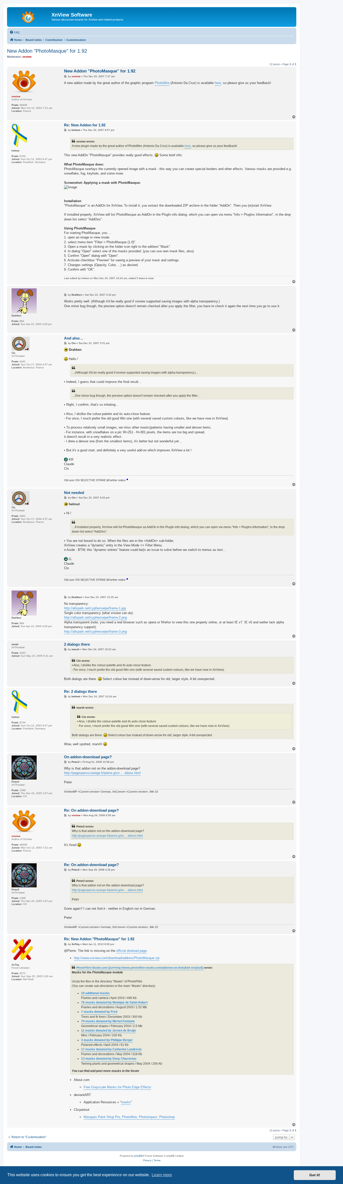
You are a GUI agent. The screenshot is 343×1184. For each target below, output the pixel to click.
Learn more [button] (162, 1175)
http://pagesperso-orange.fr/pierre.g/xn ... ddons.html (102, 773)
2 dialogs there (77, 644)
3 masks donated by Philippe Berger (107, 1040)
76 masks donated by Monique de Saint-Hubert (114, 1002)
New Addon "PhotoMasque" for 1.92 (47, 51)
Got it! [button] (314, 1175)
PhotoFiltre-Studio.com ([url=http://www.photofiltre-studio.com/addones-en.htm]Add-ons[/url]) (139, 967)
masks (126, 1102)
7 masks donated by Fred (99, 1011)
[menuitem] (15, 32)
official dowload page (131, 951)
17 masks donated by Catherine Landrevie (111, 1049)
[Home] (29, 16)
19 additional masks (95, 993)
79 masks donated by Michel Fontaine (108, 1021)
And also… (73, 338)
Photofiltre (162, 83)
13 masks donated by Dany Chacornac (109, 1058)
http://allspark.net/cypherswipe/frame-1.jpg (95, 608)
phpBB (138, 1155)
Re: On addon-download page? (91, 810)
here (218, 83)
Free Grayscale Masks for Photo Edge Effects (117, 1087)
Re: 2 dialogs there (80, 691)
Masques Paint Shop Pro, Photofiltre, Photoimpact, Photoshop (129, 1117)
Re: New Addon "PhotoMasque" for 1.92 (99, 939)
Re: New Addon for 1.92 (84, 125)
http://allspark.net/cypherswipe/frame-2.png (95, 617)
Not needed (74, 492)
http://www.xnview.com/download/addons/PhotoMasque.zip (116, 958)
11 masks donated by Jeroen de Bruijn (108, 1030)
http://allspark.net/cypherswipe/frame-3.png (95, 631)
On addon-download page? (88, 757)
